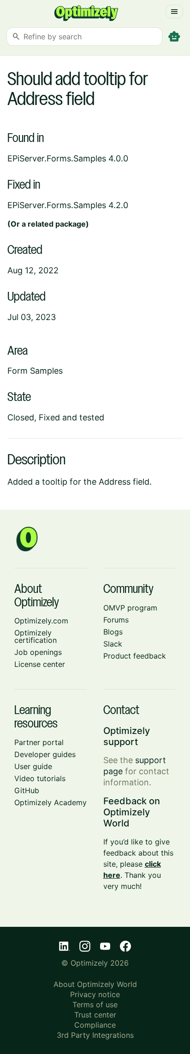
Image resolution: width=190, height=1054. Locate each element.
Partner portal (39, 742)
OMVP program (130, 607)
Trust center (95, 1014)
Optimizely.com (41, 620)
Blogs (113, 631)
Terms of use (95, 1004)
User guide (33, 766)
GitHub (26, 790)
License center (39, 664)
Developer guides (45, 754)
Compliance (95, 1024)
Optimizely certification (35, 636)
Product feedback (134, 655)
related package (57, 223)
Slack (112, 643)
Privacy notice (95, 994)
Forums (116, 619)
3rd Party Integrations (95, 1035)
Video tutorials (39, 778)
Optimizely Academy (50, 802)
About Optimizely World (95, 984)
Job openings (38, 652)
